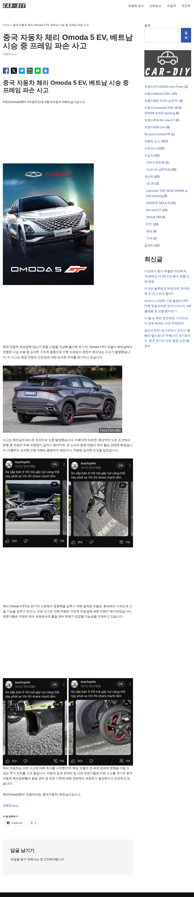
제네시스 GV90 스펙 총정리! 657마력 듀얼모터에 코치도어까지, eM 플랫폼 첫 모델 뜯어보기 (167, 306)
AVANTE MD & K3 (158, 203)
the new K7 (153, 210)
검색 (147, 25)
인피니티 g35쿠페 (158, 169)
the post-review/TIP (157, 134)
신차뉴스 (155, 5)
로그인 (44, 859)
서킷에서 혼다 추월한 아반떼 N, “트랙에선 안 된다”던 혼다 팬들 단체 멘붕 (166, 276)
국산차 (185, 5)
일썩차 (148, 245)
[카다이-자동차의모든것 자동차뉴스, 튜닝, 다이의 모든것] (14, 5)
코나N (150, 183)
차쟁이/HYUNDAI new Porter (164, 86)
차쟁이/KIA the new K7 (159, 120)
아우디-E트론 (155, 162)
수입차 (171, 5)
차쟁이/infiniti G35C (157, 93)
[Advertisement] (68, 136)
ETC (149, 224)
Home (6, 24)
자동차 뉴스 (136, 5)
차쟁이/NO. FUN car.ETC (161, 100)
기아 (149, 238)
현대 (149, 231)
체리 (35, 346)
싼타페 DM (153, 217)
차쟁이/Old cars (154, 127)
